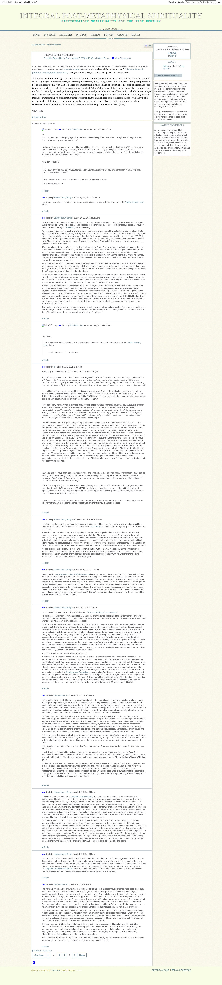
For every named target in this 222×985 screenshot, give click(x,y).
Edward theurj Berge (62, 58)
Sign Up (172, 2)
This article (95, 526)
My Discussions (54, 45)
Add (149, 46)
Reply (45, 191)
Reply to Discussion (42, 951)
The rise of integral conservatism (102, 612)
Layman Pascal (60, 695)
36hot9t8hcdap (76, 129)
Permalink (59, 129)
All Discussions (38, 45)
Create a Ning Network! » (168, 75)
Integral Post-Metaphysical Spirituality (111, 15)
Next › (82, 955)
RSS (34, 962)
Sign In (180, 2)
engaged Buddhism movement (59, 869)
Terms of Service (181, 970)
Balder (166, 66)
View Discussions (123, 58)
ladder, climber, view (135, 202)
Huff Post (70, 227)
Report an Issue (160, 970)
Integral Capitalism (72, 69)
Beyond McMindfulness (82, 797)
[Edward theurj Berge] (36, 62)
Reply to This (39, 117)
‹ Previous (38, 955)
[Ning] (7, 2)
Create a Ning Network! (26, 2)
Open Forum (103, 58)
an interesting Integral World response (73, 574)
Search (219, 2)
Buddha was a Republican (77, 672)
